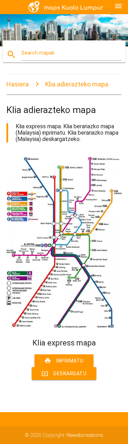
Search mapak (37, 53)
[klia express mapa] (64, 326)
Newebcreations (84, 435)
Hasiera (17, 84)
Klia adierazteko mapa (76, 84)
